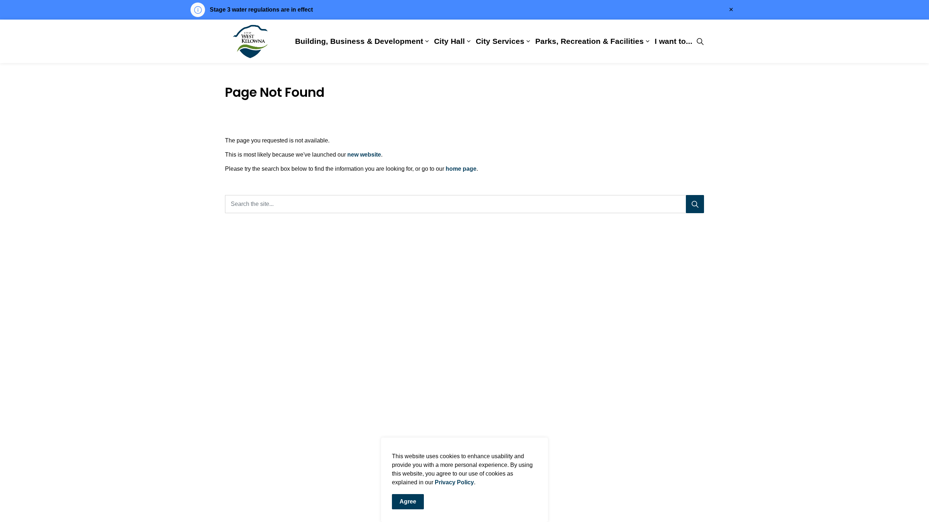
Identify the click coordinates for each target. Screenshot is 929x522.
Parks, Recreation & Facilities (589, 41)
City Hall (449, 41)
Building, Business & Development (359, 41)
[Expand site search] (700, 41)
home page (461, 169)
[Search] (695, 204)
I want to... (673, 41)
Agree (408, 501)
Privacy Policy (454, 482)
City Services (500, 41)
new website (364, 155)
